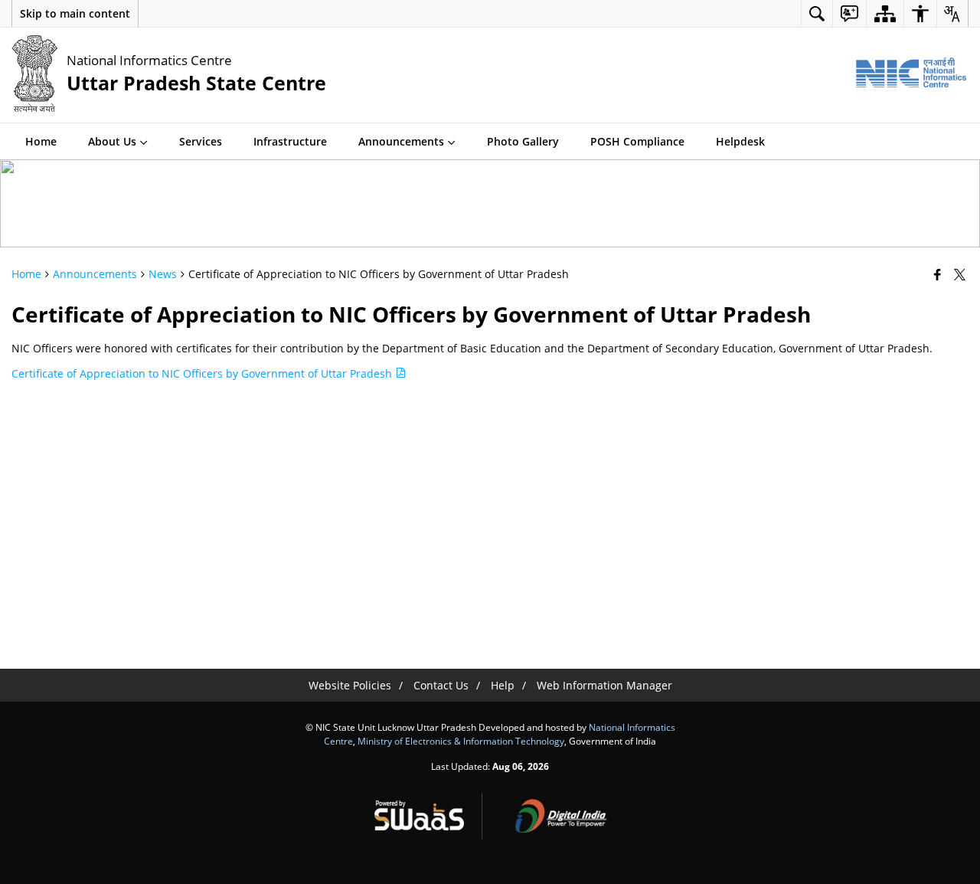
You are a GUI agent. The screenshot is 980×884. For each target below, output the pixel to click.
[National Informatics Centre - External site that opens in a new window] (911, 73)
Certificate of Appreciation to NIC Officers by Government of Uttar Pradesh (203, 373)
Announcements (95, 274)
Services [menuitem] (200, 141)
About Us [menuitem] (112, 141)
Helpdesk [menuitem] (740, 141)
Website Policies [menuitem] (350, 685)
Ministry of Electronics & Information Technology (461, 741)
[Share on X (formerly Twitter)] (961, 274)
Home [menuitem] (41, 141)
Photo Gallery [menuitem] (523, 141)
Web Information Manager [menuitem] (604, 685)
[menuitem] (817, 13)
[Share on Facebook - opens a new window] (939, 274)
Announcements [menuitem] (401, 141)
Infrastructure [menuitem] (290, 141)
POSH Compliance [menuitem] (637, 141)
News (163, 274)
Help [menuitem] (502, 685)
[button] (75, 13)
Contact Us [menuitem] (441, 685)
